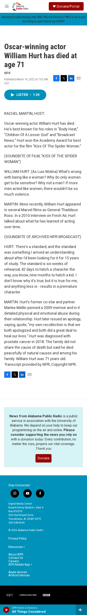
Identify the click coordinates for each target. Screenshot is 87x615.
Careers (13, 561)
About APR (15, 554)
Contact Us (15, 557)
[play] (6, 610)
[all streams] (81, 609)
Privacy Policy (17, 538)
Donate (43, 458)
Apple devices (17, 572)
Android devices (19, 575)
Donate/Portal (68, 6)
